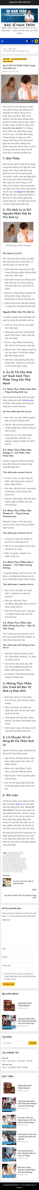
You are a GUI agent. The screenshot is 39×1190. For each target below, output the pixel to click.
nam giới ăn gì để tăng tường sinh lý (14, 865)
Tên (4, 949)
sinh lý (18, 804)
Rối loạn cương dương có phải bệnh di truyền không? (26, 1169)
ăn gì (19, 191)
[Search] (32, 41)
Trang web (6, 965)
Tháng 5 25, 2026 (23, 1008)
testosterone (28, 400)
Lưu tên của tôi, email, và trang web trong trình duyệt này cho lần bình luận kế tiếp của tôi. (20, 976)
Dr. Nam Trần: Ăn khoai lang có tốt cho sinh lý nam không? (27, 1120)
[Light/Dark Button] (28, 41)
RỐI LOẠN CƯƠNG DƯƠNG (19, 59)
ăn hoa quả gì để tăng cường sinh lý (14, 859)
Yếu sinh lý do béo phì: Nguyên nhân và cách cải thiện (27, 1153)
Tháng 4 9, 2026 (23, 1125)
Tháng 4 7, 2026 (23, 1158)
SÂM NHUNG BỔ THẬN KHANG (25, 1004)
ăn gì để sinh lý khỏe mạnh (11, 856)
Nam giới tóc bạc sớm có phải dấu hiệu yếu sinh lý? (27, 1136)
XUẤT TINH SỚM (7, 61)
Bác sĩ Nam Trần (19, 25)
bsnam (6, 71)
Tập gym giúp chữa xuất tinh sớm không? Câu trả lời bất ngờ (27, 1021)
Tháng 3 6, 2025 (14, 71)
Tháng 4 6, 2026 (23, 1175)
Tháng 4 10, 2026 (23, 1026)
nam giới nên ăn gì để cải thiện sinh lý (14, 868)
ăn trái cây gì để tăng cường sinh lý (13, 862)
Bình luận (6, 920)
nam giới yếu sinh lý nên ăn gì (12, 871)
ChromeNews (27, 1185)
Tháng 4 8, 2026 (23, 1141)
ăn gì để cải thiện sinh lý (15, 853)
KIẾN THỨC (6, 59)
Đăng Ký (36, 41)
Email (5, 957)
